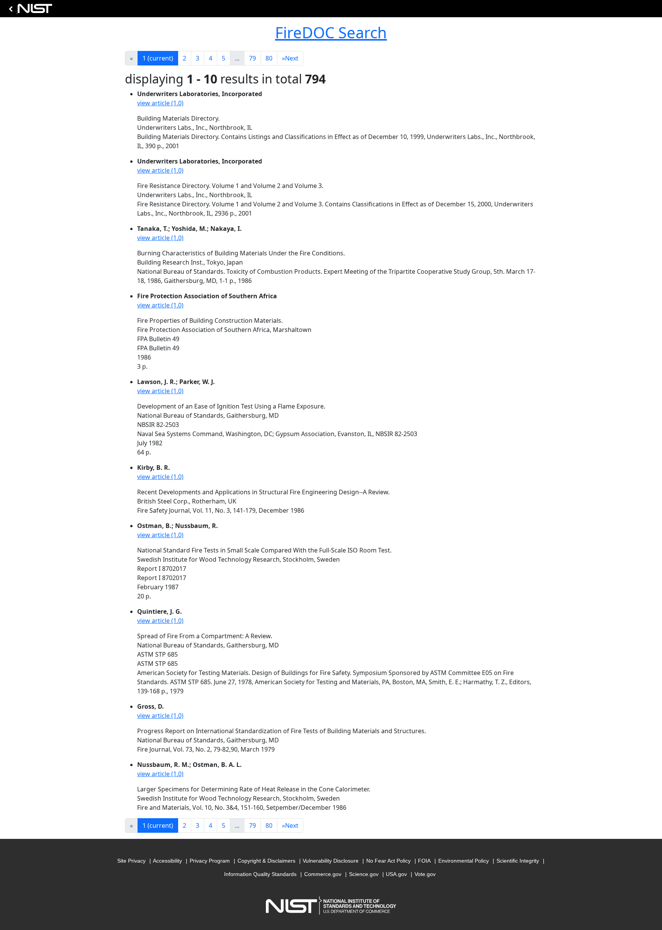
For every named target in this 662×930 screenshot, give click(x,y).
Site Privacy (131, 861)
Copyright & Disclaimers (266, 861)
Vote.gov (425, 874)
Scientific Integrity (517, 861)
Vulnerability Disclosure (331, 861)
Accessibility (167, 861)
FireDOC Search (331, 32)
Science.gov (364, 874)
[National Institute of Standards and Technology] (29, 10)
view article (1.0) (160, 103)
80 (268, 58)
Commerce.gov (322, 874)
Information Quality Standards (260, 874)
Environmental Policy (463, 861)
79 (252, 58)
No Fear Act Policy (388, 861)
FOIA (424, 861)
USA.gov (396, 874)
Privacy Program (210, 861)
